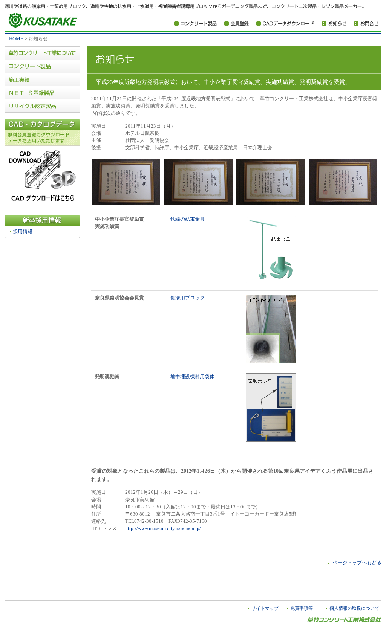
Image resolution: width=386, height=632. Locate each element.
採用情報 (22, 231)
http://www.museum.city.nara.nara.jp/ (163, 528)
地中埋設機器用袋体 (192, 376)
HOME (16, 38)
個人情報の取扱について (354, 608)
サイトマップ (265, 608)
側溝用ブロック (187, 298)
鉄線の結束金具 (187, 219)
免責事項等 (301, 608)
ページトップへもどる (356, 562)
